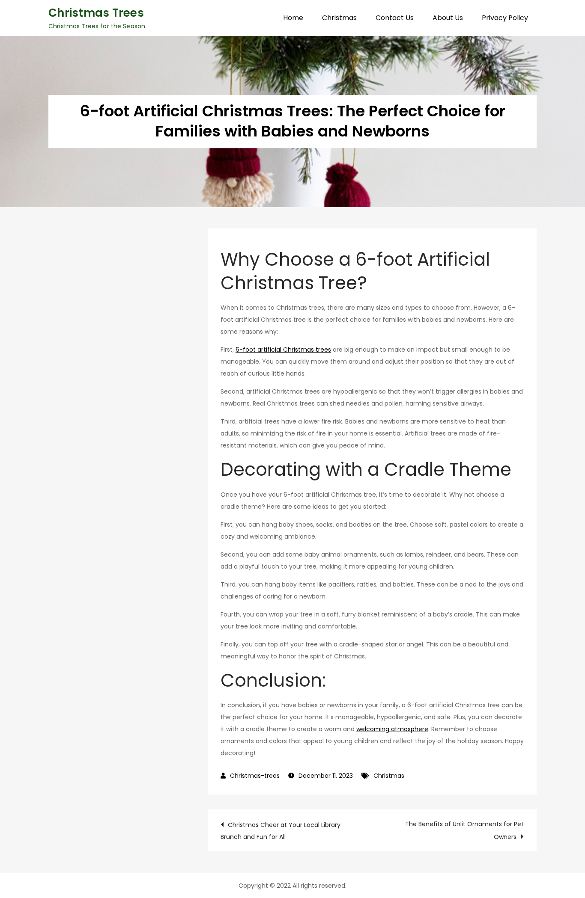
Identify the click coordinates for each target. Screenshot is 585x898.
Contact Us (395, 18)
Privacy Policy (505, 18)
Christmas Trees (96, 13)
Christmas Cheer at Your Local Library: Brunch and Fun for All (281, 831)
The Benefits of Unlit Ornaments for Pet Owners (464, 830)
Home (293, 18)
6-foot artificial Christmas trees (283, 349)
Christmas (339, 18)
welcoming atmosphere (392, 729)
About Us (448, 18)
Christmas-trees (255, 775)
